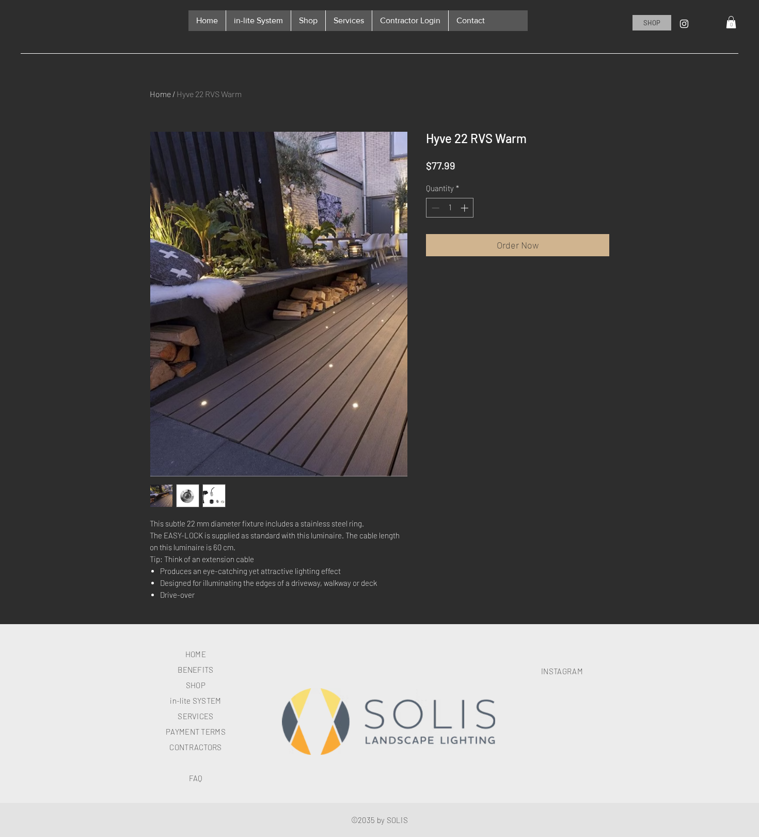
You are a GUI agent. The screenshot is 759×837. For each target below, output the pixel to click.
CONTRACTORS (195, 747)
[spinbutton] (449, 208)
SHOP (195, 685)
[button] (731, 22)
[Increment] (465, 208)
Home (160, 94)
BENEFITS (195, 669)
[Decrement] (434, 208)
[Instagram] (684, 23)
